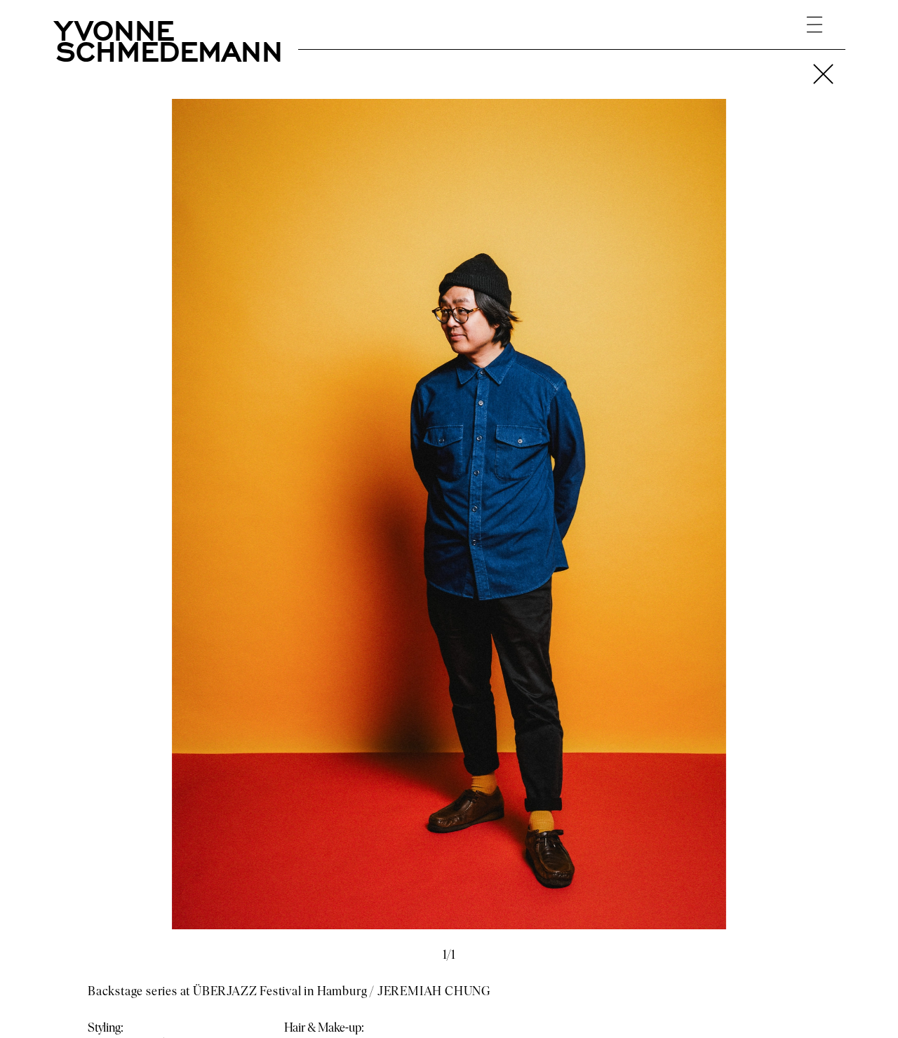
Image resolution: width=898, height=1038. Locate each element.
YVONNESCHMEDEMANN (169, 39)
